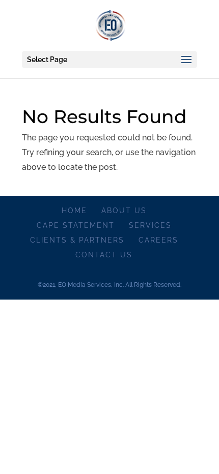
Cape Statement (76, 225)
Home (74, 210)
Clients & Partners (77, 240)
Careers (158, 240)
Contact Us (103, 255)
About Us (124, 210)
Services (150, 225)
